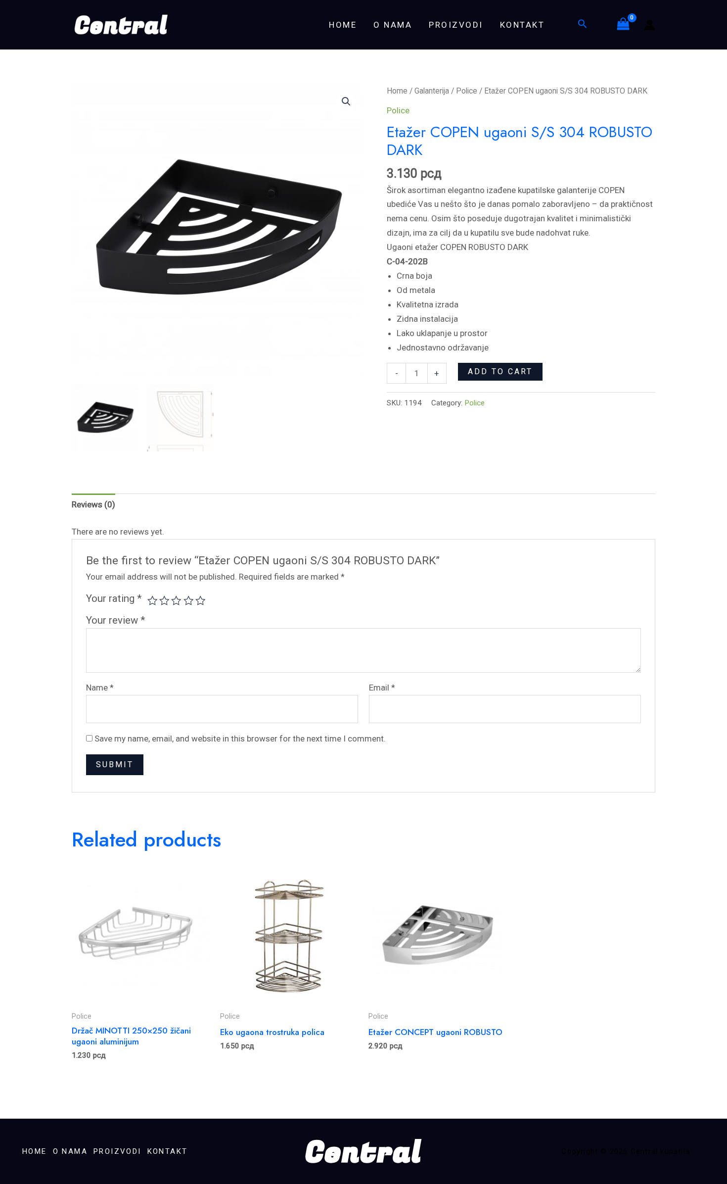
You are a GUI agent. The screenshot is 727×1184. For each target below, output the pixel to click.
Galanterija (431, 91)
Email (382, 687)
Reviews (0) (93, 504)
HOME (343, 25)
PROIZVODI (456, 25)
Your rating (114, 598)
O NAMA (392, 25)
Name (100, 687)
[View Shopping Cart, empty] (623, 25)
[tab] (93, 504)
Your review (115, 620)
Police (466, 91)
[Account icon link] (649, 25)
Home (397, 91)
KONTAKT (522, 25)
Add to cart (500, 371)
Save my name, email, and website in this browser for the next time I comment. (240, 738)
